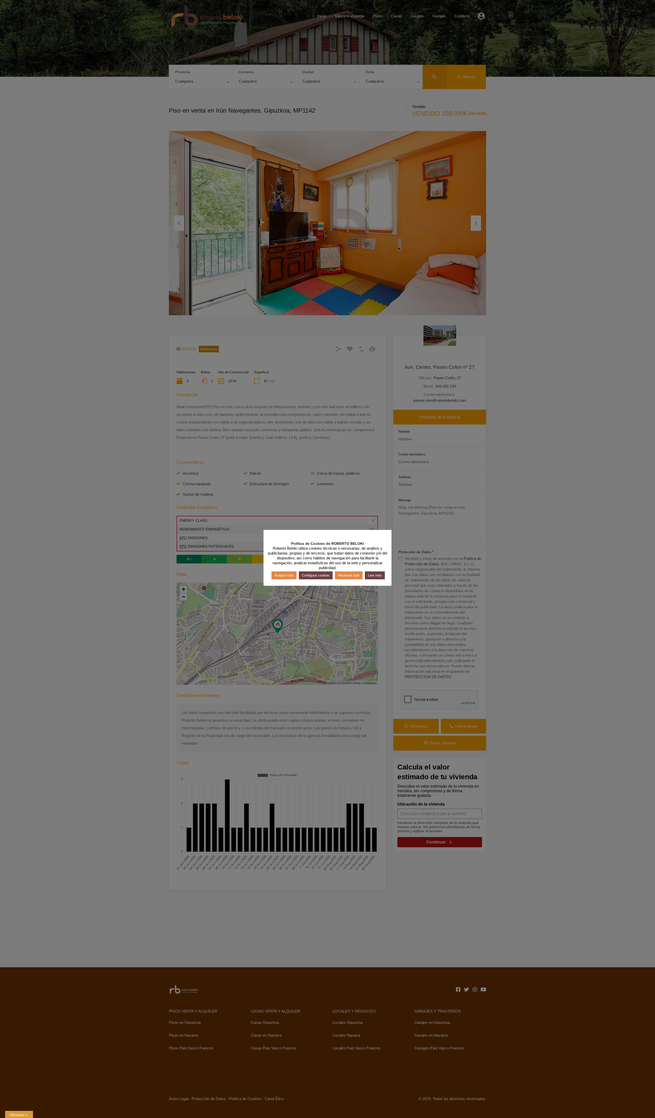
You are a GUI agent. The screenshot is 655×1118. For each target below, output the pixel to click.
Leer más (375, 575)
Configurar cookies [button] (316, 575)
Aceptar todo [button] (284, 575)
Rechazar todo (348, 575)
